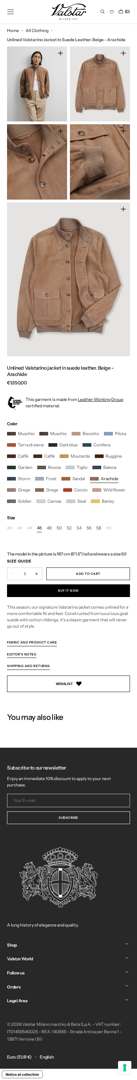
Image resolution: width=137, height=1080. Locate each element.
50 (59, 528)
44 (29, 528)
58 (98, 528)
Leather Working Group (100, 399)
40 (9, 528)
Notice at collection (22, 1074)
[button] (10, 11)
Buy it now (68, 590)
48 (49, 528)
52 (69, 528)
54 (79, 528)
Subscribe (68, 818)
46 (39, 528)
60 (108, 528)
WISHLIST (64, 684)
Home (13, 30)
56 (88, 528)
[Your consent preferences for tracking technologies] (124, 1067)
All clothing (37, 30)
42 (19, 528)
